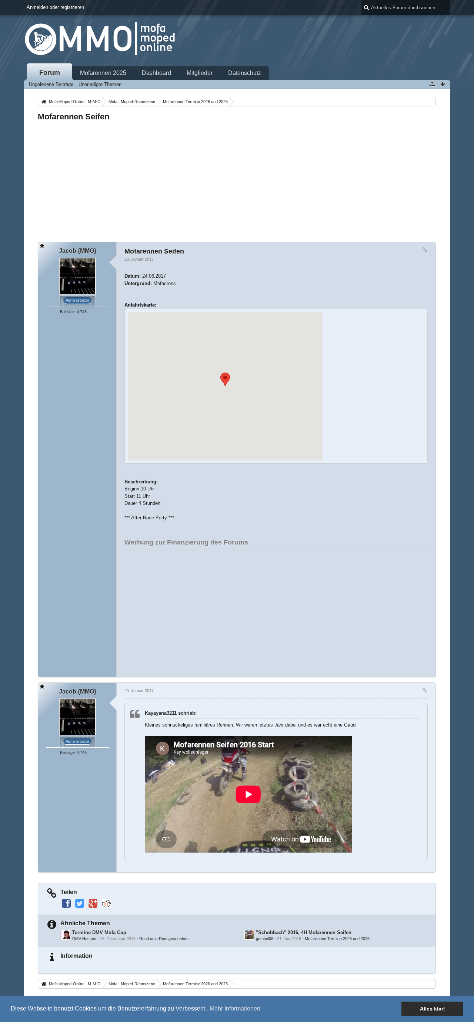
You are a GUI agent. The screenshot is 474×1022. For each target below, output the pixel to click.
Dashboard (156, 73)
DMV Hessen (84, 938)
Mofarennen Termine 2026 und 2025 (337, 938)
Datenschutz (244, 73)
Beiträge (67, 312)
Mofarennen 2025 (103, 73)
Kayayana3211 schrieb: (171, 713)
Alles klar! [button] (432, 1009)
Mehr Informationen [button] (235, 1008)
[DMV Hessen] (65, 935)
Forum (49, 72)
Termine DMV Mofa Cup (99, 932)
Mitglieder (200, 73)
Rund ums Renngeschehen (163, 938)
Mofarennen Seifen (73, 116)
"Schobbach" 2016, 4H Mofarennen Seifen (303, 932)
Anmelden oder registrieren (55, 7)
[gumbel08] (249, 935)
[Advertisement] (237, 179)
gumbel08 (264, 938)
